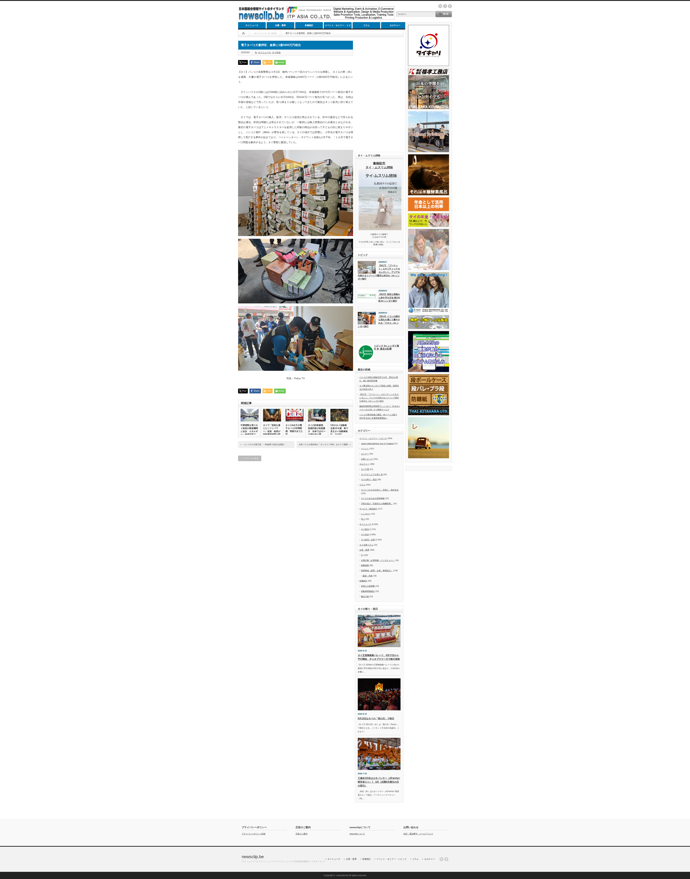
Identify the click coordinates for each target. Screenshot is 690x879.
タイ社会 (276, 52)
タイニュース (251, 25)
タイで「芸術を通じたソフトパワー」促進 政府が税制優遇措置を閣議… (271, 431)
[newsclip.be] (261, 19)
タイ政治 (365, 529)
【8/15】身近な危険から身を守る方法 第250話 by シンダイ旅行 (389, 297)
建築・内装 (367, 576)
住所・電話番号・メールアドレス (418, 834)
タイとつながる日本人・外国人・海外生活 (380, 490)
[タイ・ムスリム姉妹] (380, 229)
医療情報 (365, 565)
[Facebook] (446, 859)
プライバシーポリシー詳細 (253, 834)
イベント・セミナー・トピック (338, 26)
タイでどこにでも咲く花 (372, 474)
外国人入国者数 (368, 586)
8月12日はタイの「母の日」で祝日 (376, 718)
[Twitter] (441, 859)
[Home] (243, 33)
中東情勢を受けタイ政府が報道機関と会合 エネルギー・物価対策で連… (249, 431)
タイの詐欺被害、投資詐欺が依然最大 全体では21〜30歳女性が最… (317, 430)
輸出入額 (365, 596)
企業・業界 (280, 25)
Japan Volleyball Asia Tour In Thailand (377, 443)
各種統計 (309, 25)
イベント (365, 448)
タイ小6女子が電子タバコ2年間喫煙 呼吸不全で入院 (294, 430)
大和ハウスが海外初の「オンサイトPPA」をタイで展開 (323, 444)
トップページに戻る (250, 458)
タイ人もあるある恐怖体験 (373, 498)
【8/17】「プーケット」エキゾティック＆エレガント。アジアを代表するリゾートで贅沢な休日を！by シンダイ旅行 (379, 272)
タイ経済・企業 (368, 540)
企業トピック (367, 459)
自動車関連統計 (368, 591)
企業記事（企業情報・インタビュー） (378, 560)
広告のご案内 (301, 834)
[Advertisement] (379, 94)
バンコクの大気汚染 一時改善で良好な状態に (264, 444)
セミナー (365, 454)
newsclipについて (357, 834)
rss (440, 6)
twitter (445, 6)
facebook (450, 6)
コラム (366, 25)
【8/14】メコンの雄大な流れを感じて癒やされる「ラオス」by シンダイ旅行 (379, 321)
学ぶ (363, 519)
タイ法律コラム (366, 545)
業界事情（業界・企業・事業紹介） (377, 570)
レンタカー (366, 514)
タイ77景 (365, 469)
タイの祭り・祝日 (369, 479)
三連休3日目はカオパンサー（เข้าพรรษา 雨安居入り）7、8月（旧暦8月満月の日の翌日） (379, 782)
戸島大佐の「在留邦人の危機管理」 (377, 503)
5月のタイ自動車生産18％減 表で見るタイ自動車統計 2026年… (339, 430)
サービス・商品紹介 (368, 509)
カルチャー (395, 25)
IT (362, 555)
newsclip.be (253, 856)
